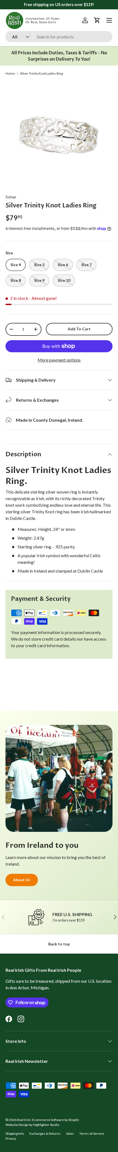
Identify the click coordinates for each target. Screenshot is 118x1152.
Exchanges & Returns (45, 1133)
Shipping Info (14, 1133)
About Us (21, 879)
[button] (97, 20)
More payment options (59, 359)
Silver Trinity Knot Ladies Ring (41, 73)
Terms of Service (91, 1133)
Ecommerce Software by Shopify (55, 1120)
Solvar (10, 197)
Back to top (59, 944)
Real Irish (23, 1120)
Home (10, 73)
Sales (70, 1133)
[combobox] (59, 36)
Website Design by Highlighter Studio (32, 1125)
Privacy (10, 1138)
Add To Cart (79, 328)
